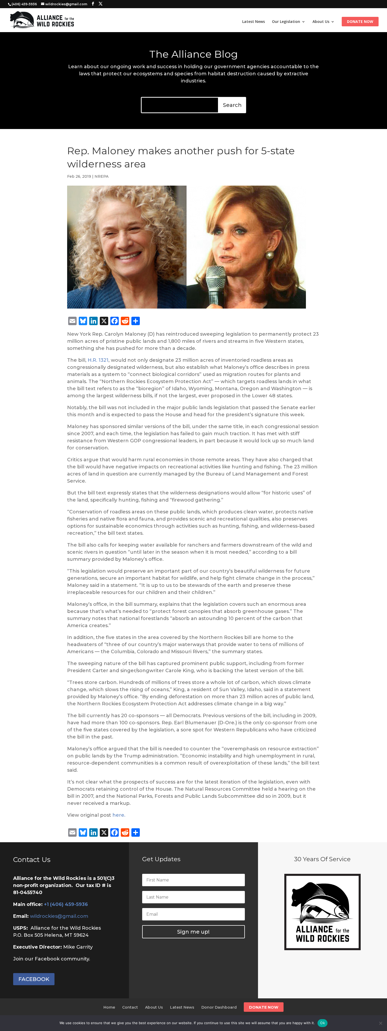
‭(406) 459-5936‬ (24, 4)
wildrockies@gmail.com (59, 916)
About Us (320, 22)
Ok (322, 1023)
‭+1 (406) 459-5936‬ (66, 904)
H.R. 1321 (98, 360)
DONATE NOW (263, 1007)
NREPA (101, 176)
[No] (380, 1023)
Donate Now (360, 22)
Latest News (253, 22)
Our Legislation (286, 22)
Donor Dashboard (219, 1007)
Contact (130, 1007)
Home (109, 1007)
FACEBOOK (33, 979)
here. (118, 815)
